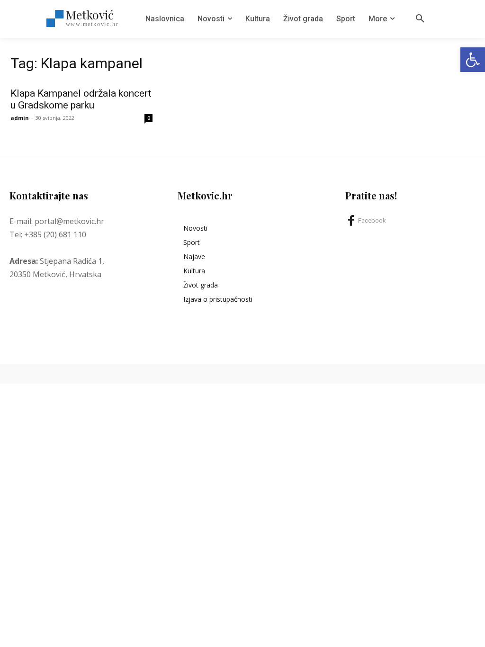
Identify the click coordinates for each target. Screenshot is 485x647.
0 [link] (148, 118)
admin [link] (19, 117)
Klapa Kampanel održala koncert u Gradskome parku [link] (81, 99)
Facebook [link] (372, 220)
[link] (472, 59)
